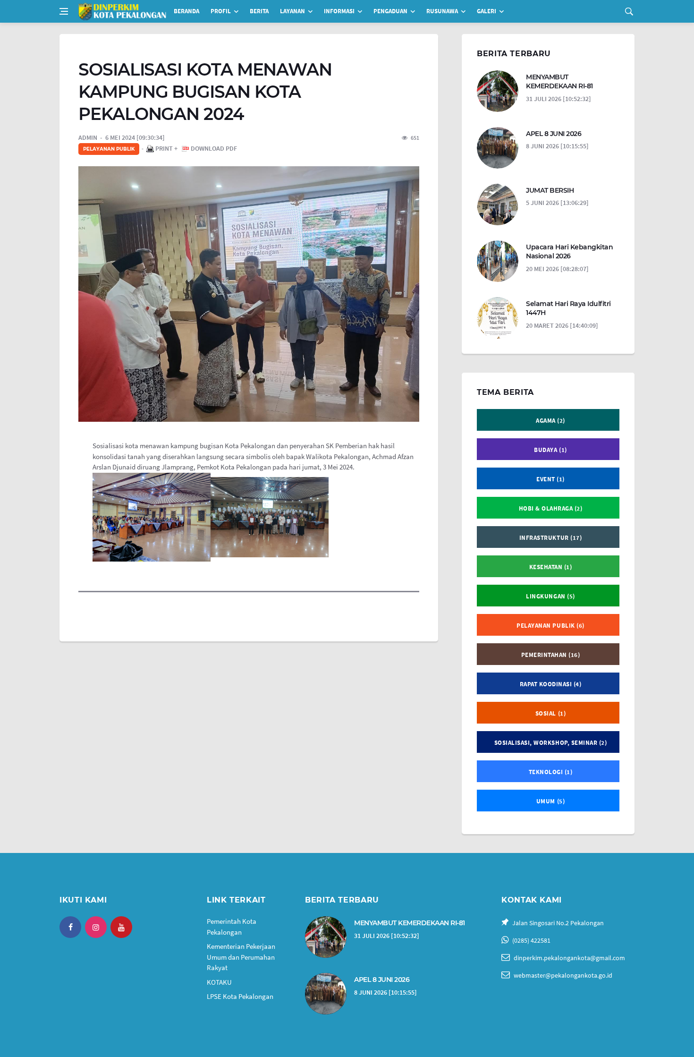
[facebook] (70, 927)
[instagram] (96, 927)
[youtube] (121, 927)
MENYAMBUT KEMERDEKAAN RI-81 (559, 82)
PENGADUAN (390, 11)
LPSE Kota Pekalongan (240, 996)
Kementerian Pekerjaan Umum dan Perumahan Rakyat (241, 957)
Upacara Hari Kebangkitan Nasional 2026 (569, 252)
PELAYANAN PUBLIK (109, 149)
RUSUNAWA (442, 11)
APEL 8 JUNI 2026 (553, 133)
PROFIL (221, 11)
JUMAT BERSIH (550, 190)
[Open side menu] (63, 11)
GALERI (486, 11)
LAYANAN (292, 11)
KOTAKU (219, 982)
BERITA (259, 11)
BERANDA (186, 11)
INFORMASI (339, 11)
